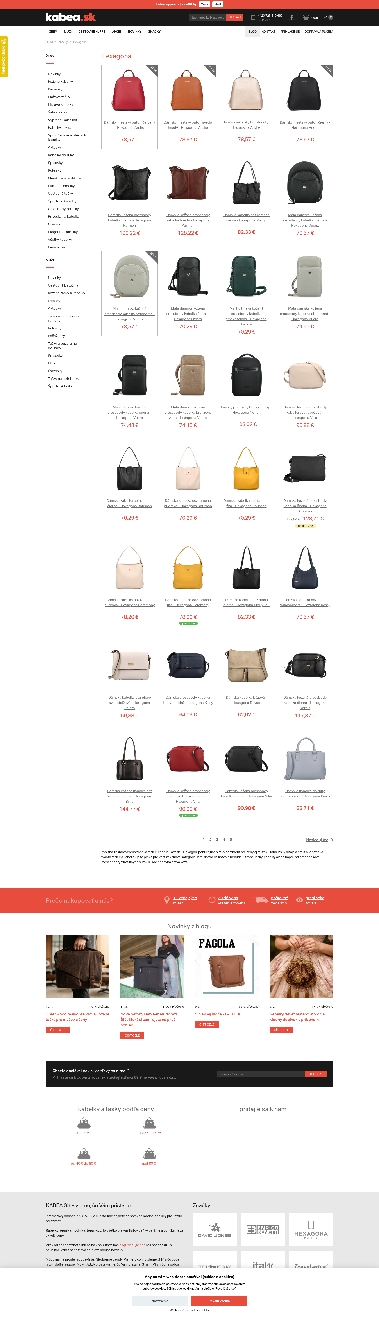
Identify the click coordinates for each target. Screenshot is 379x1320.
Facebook (291, 16)
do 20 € (83, 1133)
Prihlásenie (290, 31)
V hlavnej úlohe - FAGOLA (217, 1014)
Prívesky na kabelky (63, 216)
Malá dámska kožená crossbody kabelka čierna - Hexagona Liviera (188, 313)
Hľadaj (235, 17)
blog (122, 1245)
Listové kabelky (60, 104)
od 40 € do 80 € (83, 1163)
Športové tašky (60, 386)
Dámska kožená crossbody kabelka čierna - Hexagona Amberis (305, 506)
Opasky (54, 224)
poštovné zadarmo (279, 900)
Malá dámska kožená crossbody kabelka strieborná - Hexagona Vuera (305, 313)
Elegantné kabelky (63, 232)
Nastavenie (160, 1301)
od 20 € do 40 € (148, 1133)
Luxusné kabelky (61, 186)
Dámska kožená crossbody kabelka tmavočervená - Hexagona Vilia (188, 796)
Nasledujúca (317, 840)
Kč (325, 17)
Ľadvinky (55, 89)
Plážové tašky (59, 97)
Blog (252, 31)
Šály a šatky (57, 112)
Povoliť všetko (219, 1301)
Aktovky (54, 147)
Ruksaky (54, 170)
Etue (51, 363)
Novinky (54, 74)
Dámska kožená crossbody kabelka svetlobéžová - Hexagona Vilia (305, 412)
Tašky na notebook (63, 379)
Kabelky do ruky (61, 155)
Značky (63, 42)
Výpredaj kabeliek (62, 120)
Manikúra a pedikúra (64, 178)
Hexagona (79, 42)
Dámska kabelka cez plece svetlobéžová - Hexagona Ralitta (129, 702)
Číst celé (57, 1030)
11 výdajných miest (185, 900)
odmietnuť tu (200, 1310)
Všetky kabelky (60, 239)
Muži (217, 4)
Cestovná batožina (63, 285)
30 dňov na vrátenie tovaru (231, 900)
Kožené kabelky (60, 81)
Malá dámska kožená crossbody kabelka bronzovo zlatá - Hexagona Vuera (188, 412)
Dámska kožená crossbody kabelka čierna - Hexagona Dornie (305, 702)
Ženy (204, 4)
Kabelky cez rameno (64, 128)
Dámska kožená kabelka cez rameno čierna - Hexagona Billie (129, 796)
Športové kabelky (62, 201)
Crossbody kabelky (63, 209)
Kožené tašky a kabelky (66, 293)
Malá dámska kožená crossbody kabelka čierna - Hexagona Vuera (129, 412)
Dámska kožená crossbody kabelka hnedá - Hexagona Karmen (188, 220)
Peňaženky (56, 247)
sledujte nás (136, 1245)
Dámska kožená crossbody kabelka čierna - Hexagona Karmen (129, 220)
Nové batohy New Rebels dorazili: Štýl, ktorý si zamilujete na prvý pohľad (149, 1019)
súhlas (218, 1284)
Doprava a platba (319, 31)
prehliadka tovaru (315, 900)
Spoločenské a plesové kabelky (67, 137)
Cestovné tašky (60, 193)
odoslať (316, 1074)
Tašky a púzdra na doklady (62, 345)
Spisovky (55, 163)
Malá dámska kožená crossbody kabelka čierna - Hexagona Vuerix (305, 220)
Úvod (49, 42)
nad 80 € (149, 1163)
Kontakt (268, 31)
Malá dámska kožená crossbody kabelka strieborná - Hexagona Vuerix (129, 314)
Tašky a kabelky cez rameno (63, 318)
